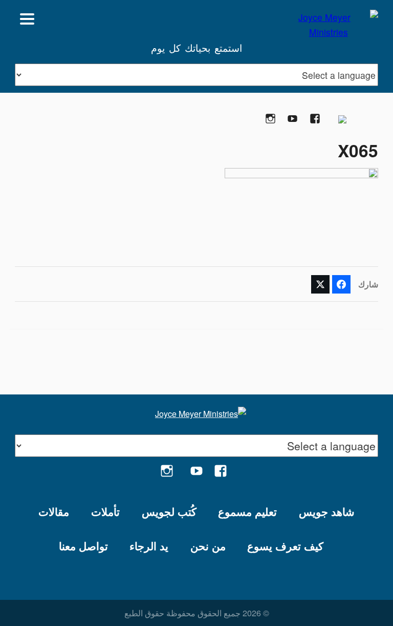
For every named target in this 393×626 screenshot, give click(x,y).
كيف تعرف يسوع (285, 546)
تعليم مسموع (247, 511)
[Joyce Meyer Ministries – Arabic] (328, 19)
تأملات (105, 511)
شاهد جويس (327, 511)
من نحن (208, 546)
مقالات (53, 511)
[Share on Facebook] (341, 284)
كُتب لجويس (169, 511)
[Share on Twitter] (320, 284)
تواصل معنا (83, 546)
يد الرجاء (148, 546)
